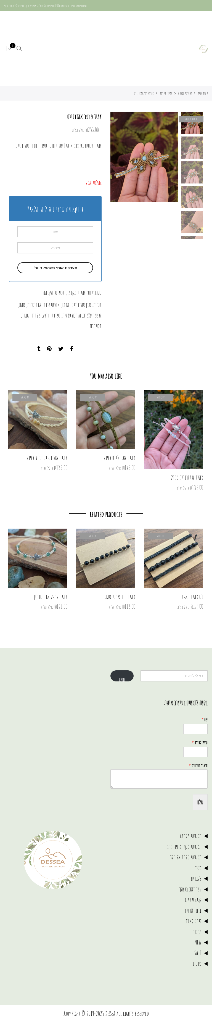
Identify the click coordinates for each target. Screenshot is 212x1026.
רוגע (46, 315)
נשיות (56, 315)
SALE (197, 953)
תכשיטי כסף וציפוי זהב (184, 846)
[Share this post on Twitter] (60, 349)
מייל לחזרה (200, 742)
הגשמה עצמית (92, 315)
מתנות (196, 931)
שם (205, 719)
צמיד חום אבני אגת (120, 596)
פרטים (196, 963)
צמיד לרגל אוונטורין (50, 596)
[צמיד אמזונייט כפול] (173, 429)
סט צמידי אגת (192, 596)
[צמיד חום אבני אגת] (105, 558)
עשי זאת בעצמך (190, 889)
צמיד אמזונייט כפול (187, 477)
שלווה (36, 315)
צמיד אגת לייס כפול (119, 458)
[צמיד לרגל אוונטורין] (37, 558)
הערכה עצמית (71, 315)
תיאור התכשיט (198, 765)
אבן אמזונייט (81, 304)
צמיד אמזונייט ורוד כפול (46, 458)
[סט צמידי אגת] (173, 558)
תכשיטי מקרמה (185, 93)
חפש (122, 678)
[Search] (19, 49)
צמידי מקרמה (166, 93)
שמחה (25, 315)
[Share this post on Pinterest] (49, 349)
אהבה (65, 304)
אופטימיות (52, 304)
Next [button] (120, 157)
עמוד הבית (203, 93)
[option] (144, 157)
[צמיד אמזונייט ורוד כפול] (37, 419)
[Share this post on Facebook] (71, 349)
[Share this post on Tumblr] (38, 349)
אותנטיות (34, 304)
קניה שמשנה (192, 899)
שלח (200, 802)
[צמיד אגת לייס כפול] (105, 419)
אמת (22, 304)
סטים (198, 868)
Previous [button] (165, 157)
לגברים (196, 878)
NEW (198, 942)
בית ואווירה (192, 910)
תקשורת (96, 326)
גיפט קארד (193, 921)
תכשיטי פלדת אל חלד (185, 857)
